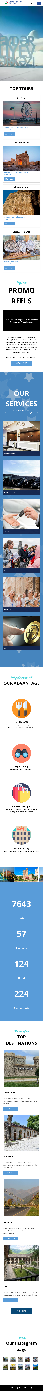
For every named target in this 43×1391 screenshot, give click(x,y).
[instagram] (18, 1387)
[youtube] (24, 1387)
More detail (9, 134)
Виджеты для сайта (22, 1372)
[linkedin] (31, 1387)
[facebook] (12, 1387)
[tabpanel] (21, 88)
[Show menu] (39, 3)
